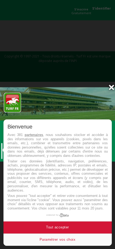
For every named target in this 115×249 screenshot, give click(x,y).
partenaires (34, 135)
